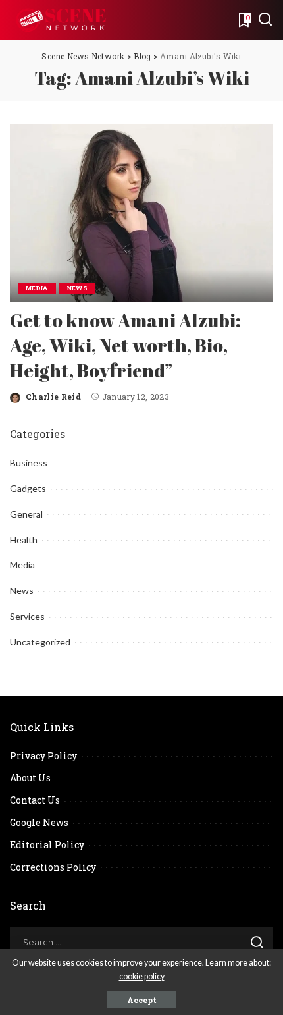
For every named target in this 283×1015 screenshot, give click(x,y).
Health (24, 539)
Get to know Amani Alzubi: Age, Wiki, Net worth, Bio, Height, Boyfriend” (125, 345)
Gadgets (28, 488)
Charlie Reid (53, 396)
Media (37, 288)
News (77, 288)
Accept (142, 1000)
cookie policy (142, 976)
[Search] (265, 20)
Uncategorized (40, 641)
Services (27, 616)
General (26, 514)
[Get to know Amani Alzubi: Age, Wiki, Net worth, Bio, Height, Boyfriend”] (141, 211)
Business (28, 462)
